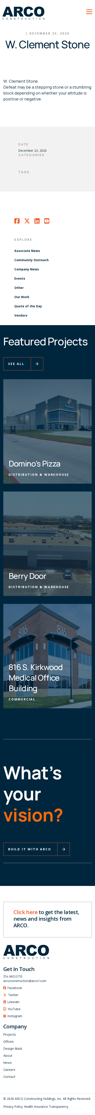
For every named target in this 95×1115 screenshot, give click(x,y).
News (7, 1062)
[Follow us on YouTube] (46, 222)
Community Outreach (31, 260)
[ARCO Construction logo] (22, 11)
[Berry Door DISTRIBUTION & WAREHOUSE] (47, 543)
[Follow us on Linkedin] (37, 222)
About (7, 1055)
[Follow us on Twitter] (27, 222)
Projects (9, 1034)
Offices (8, 1041)
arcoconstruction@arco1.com (24, 981)
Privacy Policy (13, 1106)
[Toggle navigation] (89, 11)
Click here (25, 912)
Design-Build (12, 1048)
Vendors (20, 315)
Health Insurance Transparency (46, 1106)
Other (19, 288)
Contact (9, 1077)
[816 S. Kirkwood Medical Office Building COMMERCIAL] (47, 656)
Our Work (21, 297)
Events (19, 278)
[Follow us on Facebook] (17, 222)
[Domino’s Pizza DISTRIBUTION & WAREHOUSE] (47, 431)
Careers (9, 1070)
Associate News (27, 251)
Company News (26, 269)
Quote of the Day (28, 306)
